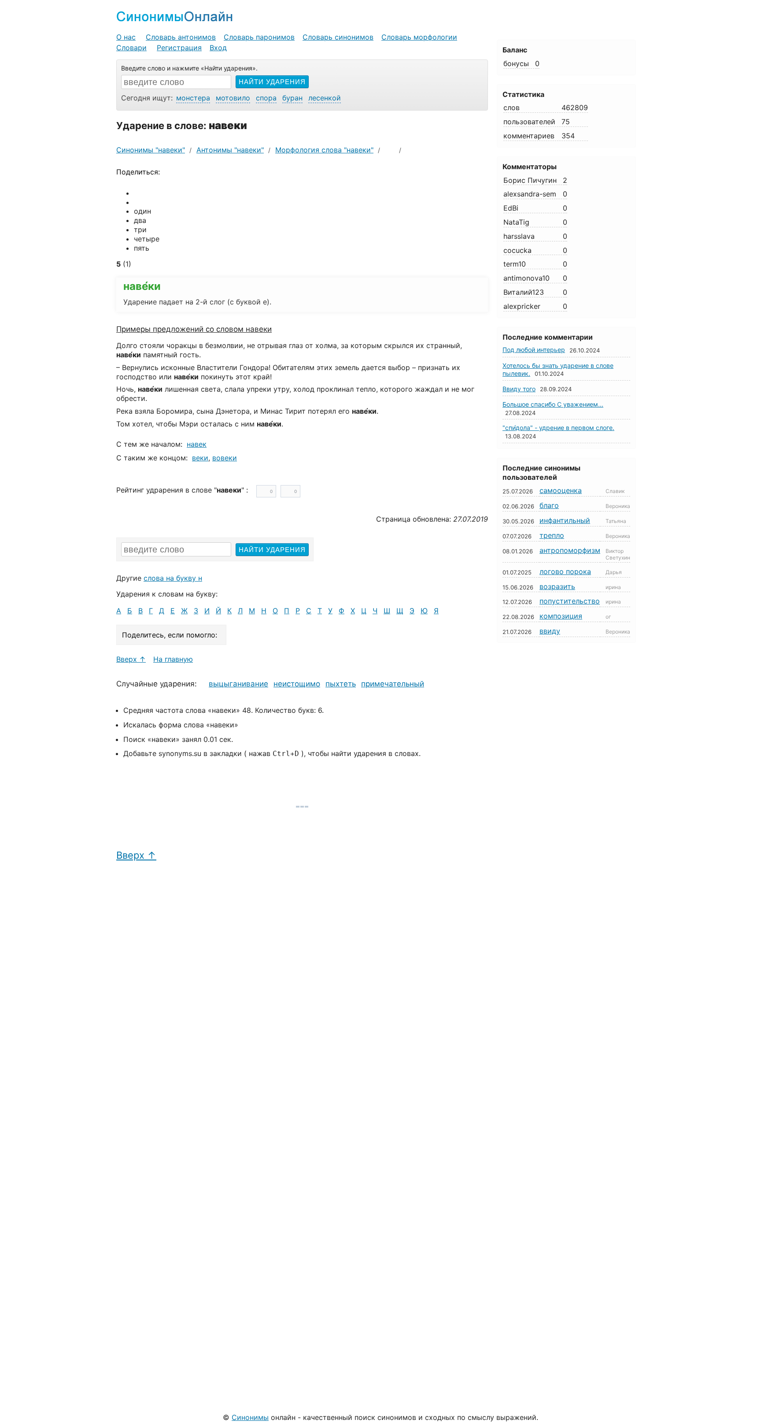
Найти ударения (272, 81)
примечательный (392, 683)
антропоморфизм (569, 550)
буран (292, 97)
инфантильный (564, 520)
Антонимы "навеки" (230, 149)
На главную (173, 659)
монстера (193, 97)
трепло (551, 535)
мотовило (233, 97)
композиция (560, 616)
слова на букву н (173, 578)
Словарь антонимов (181, 37)
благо (549, 505)
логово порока (565, 571)
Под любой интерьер (533, 349)
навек (197, 444)
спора (266, 97)
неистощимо (296, 683)
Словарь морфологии (419, 37)
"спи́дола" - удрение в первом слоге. (558, 427)
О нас (126, 37)
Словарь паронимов (259, 37)
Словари (131, 47)
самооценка (560, 490)
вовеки (224, 457)
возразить (557, 586)
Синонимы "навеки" (150, 149)
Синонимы (250, 1417)
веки (200, 457)
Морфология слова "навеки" (324, 149)
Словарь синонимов (338, 37)
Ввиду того (519, 389)
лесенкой (324, 97)
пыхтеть (340, 683)
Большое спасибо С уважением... (552, 404)
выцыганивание (238, 683)
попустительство (569, 601)
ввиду (549, 630)
